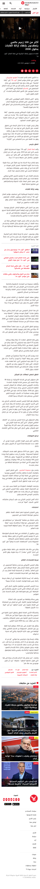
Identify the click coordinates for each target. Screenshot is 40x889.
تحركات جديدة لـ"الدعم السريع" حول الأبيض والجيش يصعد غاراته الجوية (22, 731)
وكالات (34, 60)
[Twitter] (16, 799)
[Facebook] (19, 799)
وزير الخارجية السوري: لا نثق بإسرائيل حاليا (14, 12)
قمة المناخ (31, 149)
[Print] (22, 70)
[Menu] (3, 3)
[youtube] (11, 799)
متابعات (22, 683)
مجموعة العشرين (25, 470)
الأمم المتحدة (33, 672)
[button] (20, 28)
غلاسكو (25, 88)
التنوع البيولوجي (9, 672)
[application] (20, 28)
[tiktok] (6, 799)
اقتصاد (13, 8)
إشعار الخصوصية (31, 815)
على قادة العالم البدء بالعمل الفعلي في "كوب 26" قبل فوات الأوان (17, 259)
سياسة (27, 8)
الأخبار (35, 8)
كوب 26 (14, 80)
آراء (20, 8)
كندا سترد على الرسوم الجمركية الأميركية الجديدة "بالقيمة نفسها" (22, 782)
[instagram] (14, 799)
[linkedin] (9, 799)
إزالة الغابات (33, 675)
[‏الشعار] (34, 19)
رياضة (34, 858)
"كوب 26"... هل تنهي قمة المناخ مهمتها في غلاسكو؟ (18, 267)
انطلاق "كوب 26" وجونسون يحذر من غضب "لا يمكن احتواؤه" (17, 251)
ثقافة (6, 8)
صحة (34, 862)
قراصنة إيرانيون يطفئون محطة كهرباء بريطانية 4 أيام (21, 706)
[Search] (10, 3)
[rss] (4, 799)
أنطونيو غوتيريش (12, 77)
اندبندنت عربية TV (31, 869)
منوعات (34, 854)
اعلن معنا (33, 826)
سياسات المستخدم (30, 811)
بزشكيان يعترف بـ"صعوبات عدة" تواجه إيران (21, 757)
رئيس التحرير (32, 819)
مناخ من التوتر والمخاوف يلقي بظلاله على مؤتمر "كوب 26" (16, 275)
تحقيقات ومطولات (30, 866)
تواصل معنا (33, 822)
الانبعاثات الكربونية (22, 675)
